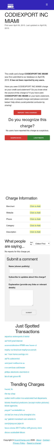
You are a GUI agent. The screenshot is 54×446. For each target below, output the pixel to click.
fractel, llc (9, 389)
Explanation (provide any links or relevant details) (28, 286)
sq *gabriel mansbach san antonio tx (20, 419)
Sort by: (31, 243)
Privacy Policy (19, 443)
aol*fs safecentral (12, 358)
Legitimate (39, 138)
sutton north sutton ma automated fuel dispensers (26, 398)
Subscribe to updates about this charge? (27, 276)
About (38, 440)
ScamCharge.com (22, 440)
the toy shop (10, 393)
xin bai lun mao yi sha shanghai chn (20, 414)
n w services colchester (15, 367)
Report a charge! (34, 443)
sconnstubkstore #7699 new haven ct (21, 345)
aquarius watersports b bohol (17, 336)
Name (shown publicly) (19, 266)
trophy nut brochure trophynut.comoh (20, 349)
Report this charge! (27, 113)
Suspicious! (16, 138)
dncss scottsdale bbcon (15, 432)
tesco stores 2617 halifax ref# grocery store (23, 427)
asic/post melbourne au (15, 363)
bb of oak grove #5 (13, 376)
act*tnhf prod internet (13, 340)
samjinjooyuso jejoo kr (14, 423)
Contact (46, 440)
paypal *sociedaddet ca (15, 410)
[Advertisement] (27, 52)
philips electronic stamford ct (17, 371)
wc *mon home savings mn (16, 354)
